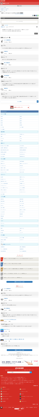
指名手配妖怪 (22, 161)
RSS (23, 408)
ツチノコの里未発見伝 (4, 183)
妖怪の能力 (21, 199)
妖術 (20, 136)
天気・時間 (2, 207)
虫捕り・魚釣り (3, 167)
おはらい (2, 205)
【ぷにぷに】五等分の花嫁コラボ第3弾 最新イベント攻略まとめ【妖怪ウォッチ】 (12, 383)
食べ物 (2, 232)
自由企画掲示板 (3, 251)
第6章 (21, 120)
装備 (1, 228)
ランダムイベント (3, 185)
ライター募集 (17, 408)
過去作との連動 (3, 239)
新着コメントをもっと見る (19, 350)
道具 (20, 230)
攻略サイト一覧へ (35, 404)
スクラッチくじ (22, 185)
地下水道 (21, 165)
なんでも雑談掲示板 (23, 251)
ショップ (21, 232)
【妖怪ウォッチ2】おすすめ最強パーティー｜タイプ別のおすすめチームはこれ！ (18, 258)
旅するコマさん (22, 189)
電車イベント (22, 179)
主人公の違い (22, 145)
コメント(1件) (3, 7)
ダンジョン (2, 223)
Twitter (20, 408)
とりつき (2, 138)
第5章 (2, 120)
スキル (21, 138)
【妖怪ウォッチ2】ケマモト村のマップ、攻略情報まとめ (13, 277)
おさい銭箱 (2, 194)
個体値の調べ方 (22, 156)
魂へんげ (21, 216)
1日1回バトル (22, 134)
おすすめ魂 (2, 156)
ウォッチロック (3, 209)
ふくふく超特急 (22, 187)
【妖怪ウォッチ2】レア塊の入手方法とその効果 (12, 263)
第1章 (2, 116)
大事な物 (2, 230)
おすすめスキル (22, 154)
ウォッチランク (22, 207)
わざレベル (2, 203)
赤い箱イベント (3, 179)
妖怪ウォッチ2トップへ (18, 107)
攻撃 (1, 136)
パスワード (21, 239)
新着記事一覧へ (36, 385)
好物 (20, 140)
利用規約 (13, 407)
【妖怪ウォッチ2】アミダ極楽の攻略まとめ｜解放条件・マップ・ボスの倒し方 (18, 268)
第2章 (21, 116)
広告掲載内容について (19, 352)
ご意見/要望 (9, 407)
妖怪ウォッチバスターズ (24, 163)
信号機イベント (22, 183)
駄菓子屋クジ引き (3, 181)
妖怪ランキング (3, 134)
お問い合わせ (35, 407)
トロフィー (21, 167)
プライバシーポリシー (18, 407)
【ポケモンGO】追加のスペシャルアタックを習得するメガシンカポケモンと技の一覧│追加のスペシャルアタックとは (17, 380)
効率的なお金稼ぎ (3, 152)
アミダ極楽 (2, 129)
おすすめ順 (6, 25)
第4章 (21, 118)
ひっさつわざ (22, 203)
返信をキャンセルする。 (5, 8)
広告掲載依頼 (31, 407)
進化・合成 (21, 205)
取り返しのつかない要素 (5, 145)
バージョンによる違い (4, 237)
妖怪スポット (3, 163)
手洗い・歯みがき (3, 189)
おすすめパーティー (23, 152)
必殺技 (2, 140)
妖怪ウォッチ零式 (22, 209)
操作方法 (2, 199)
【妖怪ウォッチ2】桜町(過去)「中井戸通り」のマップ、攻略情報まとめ (15, 273)
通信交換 (2, 216)
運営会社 (27, 407)
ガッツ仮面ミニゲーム (4, 187)
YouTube (22, 408)
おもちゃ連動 (22, 237)
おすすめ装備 (3, 154)
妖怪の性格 (2, 201)
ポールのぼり (22, 181)
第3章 (2, 118)
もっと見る (19, 101)
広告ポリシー (23, 407)
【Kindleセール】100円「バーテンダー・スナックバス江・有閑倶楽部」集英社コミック (13, 377)
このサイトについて (4, 407)
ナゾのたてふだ (3, 165)
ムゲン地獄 (21, 127)
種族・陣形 (21, 201)
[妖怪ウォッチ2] (3, 1)
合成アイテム (22, 228)
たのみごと (2, 161)
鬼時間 (2, 218)
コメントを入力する (19, 21)
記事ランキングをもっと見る (19, 281)
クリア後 (2, 127)
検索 (31, 372)
